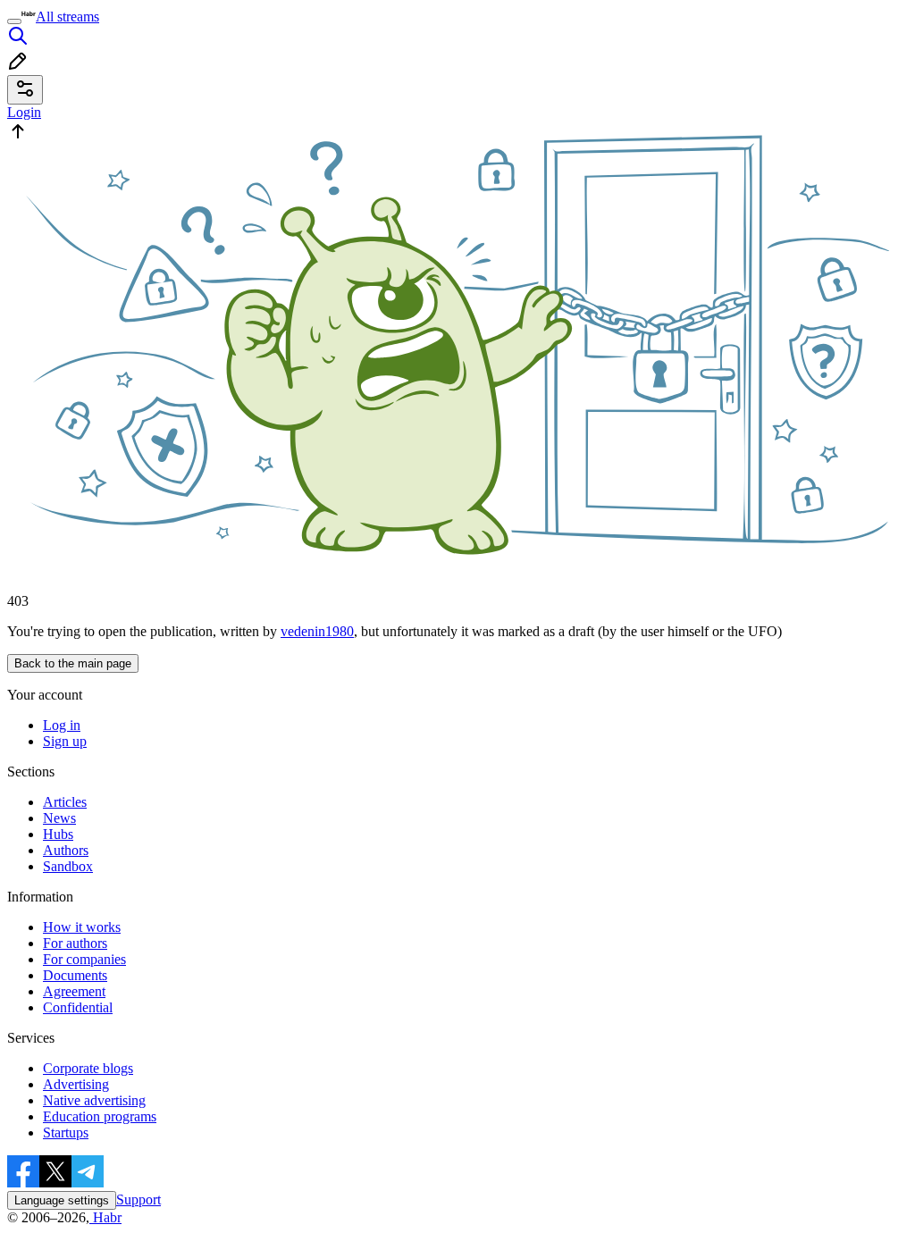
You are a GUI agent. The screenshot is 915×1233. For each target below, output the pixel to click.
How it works (82, 927)
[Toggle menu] (14, 21)
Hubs (58, 834)
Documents (75, 975)
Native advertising (94, 1100)
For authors (75, 943)
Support (138, 1199)
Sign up (65, 741)
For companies (84, 959)
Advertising (76, 1084)
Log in (61, 725)
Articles (65, 801)
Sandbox (68, 866)
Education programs (99, 1116)
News (59, 818)
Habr (105, 1217)
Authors (65, 850)
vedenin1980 (317, 631)
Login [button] (24, 112)
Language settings (61, 1200)
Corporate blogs (88, 1068)
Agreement (74, 991)
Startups (65, 1132)
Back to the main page (72, 663)
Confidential (78, 1007)
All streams (67, 16)
